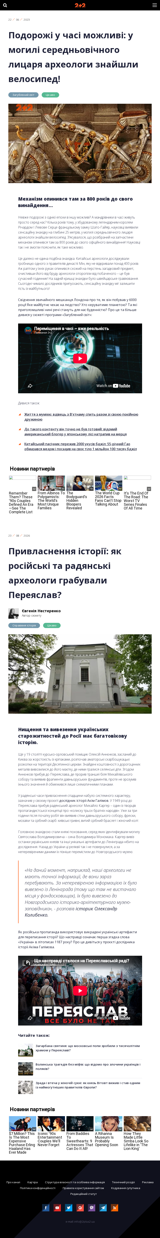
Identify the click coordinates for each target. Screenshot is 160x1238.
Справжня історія (24, 625)
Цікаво (50, 95)
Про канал (13, 1182)
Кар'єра (33, 1182)
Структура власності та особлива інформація (75, 1182)
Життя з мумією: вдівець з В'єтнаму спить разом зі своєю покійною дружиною (81, 417)
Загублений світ (23, 95)
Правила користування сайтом (83, 1188)
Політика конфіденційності (37, 1188)
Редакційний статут (83, 1194)
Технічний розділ (123, 1182)
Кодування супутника (125, 1188)
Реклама (148, 1182)
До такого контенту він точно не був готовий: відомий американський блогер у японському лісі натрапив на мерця (75, 431)
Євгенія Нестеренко (41, 610)
